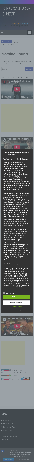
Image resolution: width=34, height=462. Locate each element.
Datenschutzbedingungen (17, 310)
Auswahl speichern (17, 302)
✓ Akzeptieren (17, 297)
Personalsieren (17, 307)
